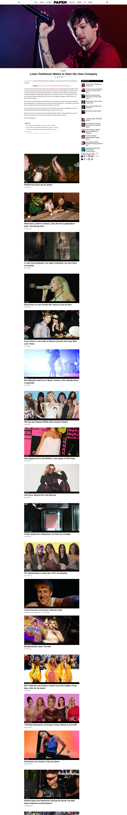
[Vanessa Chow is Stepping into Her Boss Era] (83, 85)
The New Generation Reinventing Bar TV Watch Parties (92, 137)
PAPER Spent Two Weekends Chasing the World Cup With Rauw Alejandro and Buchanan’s (49, 802)
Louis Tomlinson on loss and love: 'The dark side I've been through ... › (38, 133)
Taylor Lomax (28, 228)
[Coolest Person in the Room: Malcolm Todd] (51, 593)
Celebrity (49, 2)
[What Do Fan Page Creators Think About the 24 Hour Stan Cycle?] (83, 96)
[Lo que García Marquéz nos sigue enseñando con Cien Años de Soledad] (51, 246)
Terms (97, 153)
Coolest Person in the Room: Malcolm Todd (43, 610)
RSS (90, 153)
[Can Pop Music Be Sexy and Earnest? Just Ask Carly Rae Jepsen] (83, 125)
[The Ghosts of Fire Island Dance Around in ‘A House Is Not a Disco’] (83, 90)
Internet (79, 2)
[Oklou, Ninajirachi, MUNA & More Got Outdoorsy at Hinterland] (83, 131)
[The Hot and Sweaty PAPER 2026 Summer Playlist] (51, 405)
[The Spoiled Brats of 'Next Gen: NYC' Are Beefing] (51, 556)
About (82, 153)
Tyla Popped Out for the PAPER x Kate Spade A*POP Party (49, 458)
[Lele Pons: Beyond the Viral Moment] (51, 478)
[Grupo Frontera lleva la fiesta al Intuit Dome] (83, 102)
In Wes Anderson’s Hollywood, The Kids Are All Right (47, 534)
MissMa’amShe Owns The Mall (37, 646)
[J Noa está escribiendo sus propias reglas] (83, 149)
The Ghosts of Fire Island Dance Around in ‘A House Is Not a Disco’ (94, 90)
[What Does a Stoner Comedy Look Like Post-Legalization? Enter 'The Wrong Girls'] (51, 206)
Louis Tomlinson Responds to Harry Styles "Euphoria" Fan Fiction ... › (42, 129)
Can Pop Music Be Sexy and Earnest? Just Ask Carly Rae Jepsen (93, 125)
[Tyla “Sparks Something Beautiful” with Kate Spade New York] (83, 143)
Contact (87, 153)
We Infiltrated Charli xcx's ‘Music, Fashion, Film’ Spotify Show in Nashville (51, 381)
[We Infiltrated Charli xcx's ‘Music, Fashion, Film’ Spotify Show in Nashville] (51, 363)
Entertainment (28, 221)
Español (90, 2)
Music (36, 2)
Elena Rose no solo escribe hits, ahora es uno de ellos (48, 305)
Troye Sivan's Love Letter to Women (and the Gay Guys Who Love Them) (50, 342)
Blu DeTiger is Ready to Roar (93, 111)
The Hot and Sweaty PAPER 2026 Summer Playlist (46, 422)
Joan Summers (29, 575)
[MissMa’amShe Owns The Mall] (51, 629)
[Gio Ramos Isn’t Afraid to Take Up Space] (51, 744)
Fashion (42, 2)
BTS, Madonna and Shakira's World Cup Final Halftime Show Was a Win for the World (50, 687)
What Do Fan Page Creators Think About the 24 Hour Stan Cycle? (93, 97)
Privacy (93, 153)
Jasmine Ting (59, 77)
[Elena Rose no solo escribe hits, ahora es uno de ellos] (51, 287)
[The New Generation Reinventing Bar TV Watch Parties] (83, 137)
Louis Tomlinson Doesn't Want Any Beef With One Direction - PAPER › (42, 127)
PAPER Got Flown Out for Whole (38, 185)
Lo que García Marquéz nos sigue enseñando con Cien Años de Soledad (50, 264)
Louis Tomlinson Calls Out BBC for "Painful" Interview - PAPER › (41, 125)
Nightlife (72, 2)
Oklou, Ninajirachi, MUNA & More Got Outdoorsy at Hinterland (93, 131)
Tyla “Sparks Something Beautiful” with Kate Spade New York (94, 143)
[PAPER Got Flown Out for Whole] (51, 167)
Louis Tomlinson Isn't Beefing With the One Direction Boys (54, 85)
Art (85, 2)
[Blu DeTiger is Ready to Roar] (83, 112)
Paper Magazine (29, 805)
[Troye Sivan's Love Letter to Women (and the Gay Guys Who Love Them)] (51, 324)
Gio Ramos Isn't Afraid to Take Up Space (41, 762)
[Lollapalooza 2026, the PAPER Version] (83, 120)
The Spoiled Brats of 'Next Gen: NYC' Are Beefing (45, 573)
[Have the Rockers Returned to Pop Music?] (83, 107)
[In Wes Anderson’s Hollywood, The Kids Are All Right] (51, 517)
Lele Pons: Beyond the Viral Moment (40, 495)
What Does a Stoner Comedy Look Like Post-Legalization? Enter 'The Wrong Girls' (49, 225)
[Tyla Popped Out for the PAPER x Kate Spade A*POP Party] (51, 441)
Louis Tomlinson (28, 81)
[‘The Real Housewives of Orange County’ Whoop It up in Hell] (51, 707)
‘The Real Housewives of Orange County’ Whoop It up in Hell (50, 725)
